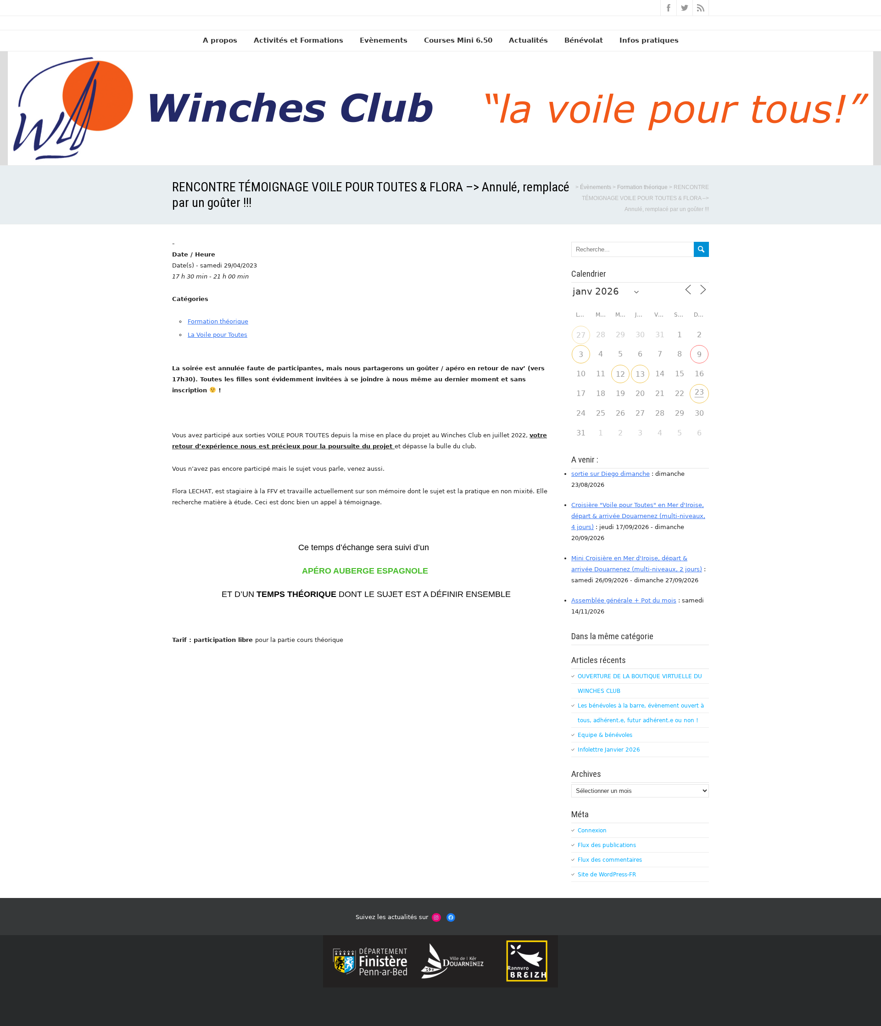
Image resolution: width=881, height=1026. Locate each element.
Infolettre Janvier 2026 (609, 750)
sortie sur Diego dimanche (610, 473)
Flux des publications (607, 845)
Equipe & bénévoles (605, 735)
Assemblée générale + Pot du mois (623, 600)
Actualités (528, 40)
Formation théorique (218, 321)
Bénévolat (583, 40)
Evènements (383, 40)
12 (620, 374)
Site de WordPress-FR (607, 874)
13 (640, 374)
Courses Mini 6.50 (458, 40)
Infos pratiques (649, 40)
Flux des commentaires (610, 860)
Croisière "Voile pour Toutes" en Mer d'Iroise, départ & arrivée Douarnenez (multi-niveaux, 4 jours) (638, 516)
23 (699, 392)
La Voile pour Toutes (217, 334)
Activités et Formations (298, 40)
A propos (220, 40)
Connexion (592, 830)
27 (580, 335)
